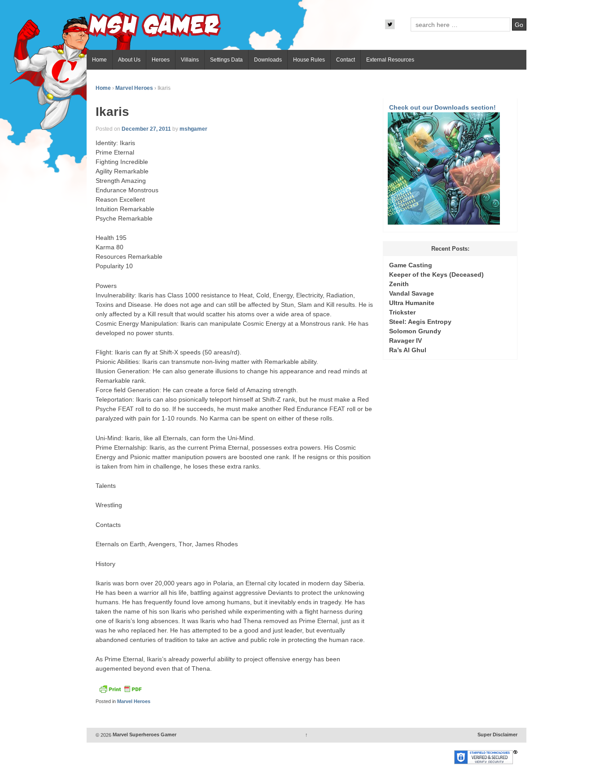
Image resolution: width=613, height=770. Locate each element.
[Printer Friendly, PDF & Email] (120, 691)
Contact (345, 60)
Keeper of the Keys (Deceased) (436, 274)
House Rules (309, 60)
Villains (190, 60)
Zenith (399, 284)
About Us (129, 60)
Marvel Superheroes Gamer (143, 735)
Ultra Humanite (411, 302)
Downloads (268, 60)
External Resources (390, 60)
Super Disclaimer (497, 735)
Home (99, 60)
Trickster (402, 312)
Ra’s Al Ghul (407, 350)
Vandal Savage (411, 293)
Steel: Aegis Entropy (420, 321)
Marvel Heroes (134, 88)
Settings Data (226, 60)
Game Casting (410, 265)
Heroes (161, 60)
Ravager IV (405, 340)
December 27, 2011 (146, 129)
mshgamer (193, 129)
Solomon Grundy (415, 331)
